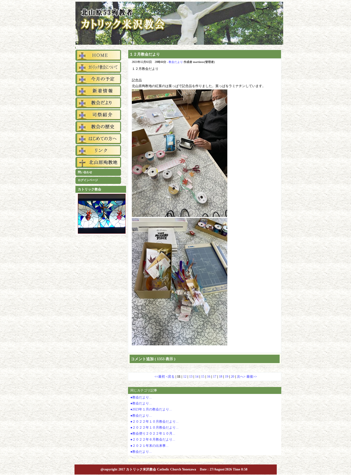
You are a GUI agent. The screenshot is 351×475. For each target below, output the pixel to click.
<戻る (171, 376)
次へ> (241, 376)
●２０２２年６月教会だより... (152, 439)
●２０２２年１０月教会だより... (154, 421)
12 (184, 376)
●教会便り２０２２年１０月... (152, 433)
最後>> (251, 376)
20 (232, 376)
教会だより (176, 62)
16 (208, 376)
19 (226, 376)
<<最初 (160, 376)
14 (196, 376)
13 (190, 376)
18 (220, 376)
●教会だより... (141, 397)
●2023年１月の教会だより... (151, 409)
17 (214, 376)
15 (202, 376)
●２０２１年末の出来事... (149, 445)
